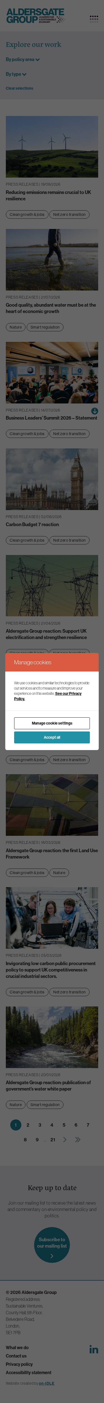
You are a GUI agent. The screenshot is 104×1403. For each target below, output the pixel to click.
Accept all (52, 737)
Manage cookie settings (52, 723)
